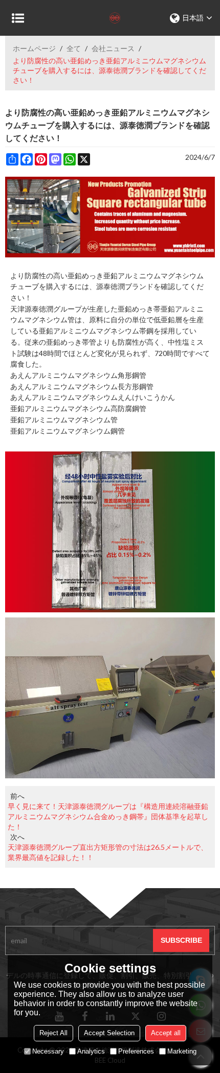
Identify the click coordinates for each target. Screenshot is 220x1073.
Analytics (91, 1051)
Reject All (53, 1033)
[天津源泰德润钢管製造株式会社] (110, 18)
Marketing (181, 1051)
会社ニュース (113, 48)
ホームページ (34, 48)
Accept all (166, 1033)
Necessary (48, 1051)
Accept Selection (109, 1033)
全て (74, 48)
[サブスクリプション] (181, 940)
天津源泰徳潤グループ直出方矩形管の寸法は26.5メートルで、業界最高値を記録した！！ (108, 852)
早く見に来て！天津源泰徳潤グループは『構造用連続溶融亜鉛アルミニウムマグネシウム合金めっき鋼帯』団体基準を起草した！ (108, 816)
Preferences (136, 1051)
